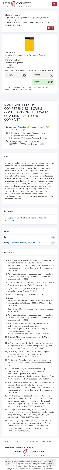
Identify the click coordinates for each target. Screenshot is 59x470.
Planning (42, 218)
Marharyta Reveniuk (17, 127)
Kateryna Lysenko (38, 127)
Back (51, 28)
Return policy (47, 441)
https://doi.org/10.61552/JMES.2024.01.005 (23, 242)
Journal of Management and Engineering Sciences (28, 17)
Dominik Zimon (15, 129)
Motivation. (9, 220)
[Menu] (54, 4)
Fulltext (9, 237)
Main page (7, 441)
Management (10, 218)
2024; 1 (12, 20)
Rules (19, 441)
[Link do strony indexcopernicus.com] (29, 452)
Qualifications (22, 218)
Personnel (33, 218)
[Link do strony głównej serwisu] (17, 4)
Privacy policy (32, 441)
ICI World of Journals (13, 15)
